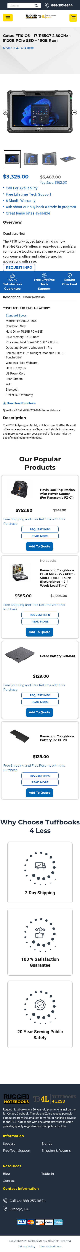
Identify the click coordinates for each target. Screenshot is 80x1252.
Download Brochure (21, 403)
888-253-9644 (62, 5)
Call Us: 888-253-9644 (27, 1201)
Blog (6, 1173)
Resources (12, 1166)
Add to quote (39, 546)
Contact (9, 1180)
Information (13, 1136)
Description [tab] (11, 297)
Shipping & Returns (56, 1150)
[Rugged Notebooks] (41, 16)
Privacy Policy (27, 1246)
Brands (46, 1143)
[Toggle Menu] (8, 17)
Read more (40, 536)
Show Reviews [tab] (34, 297)
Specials (9, 1143)
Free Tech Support (17, 1150)
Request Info (19, 268)
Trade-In (47, 1173)
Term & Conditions (50, 1246)
